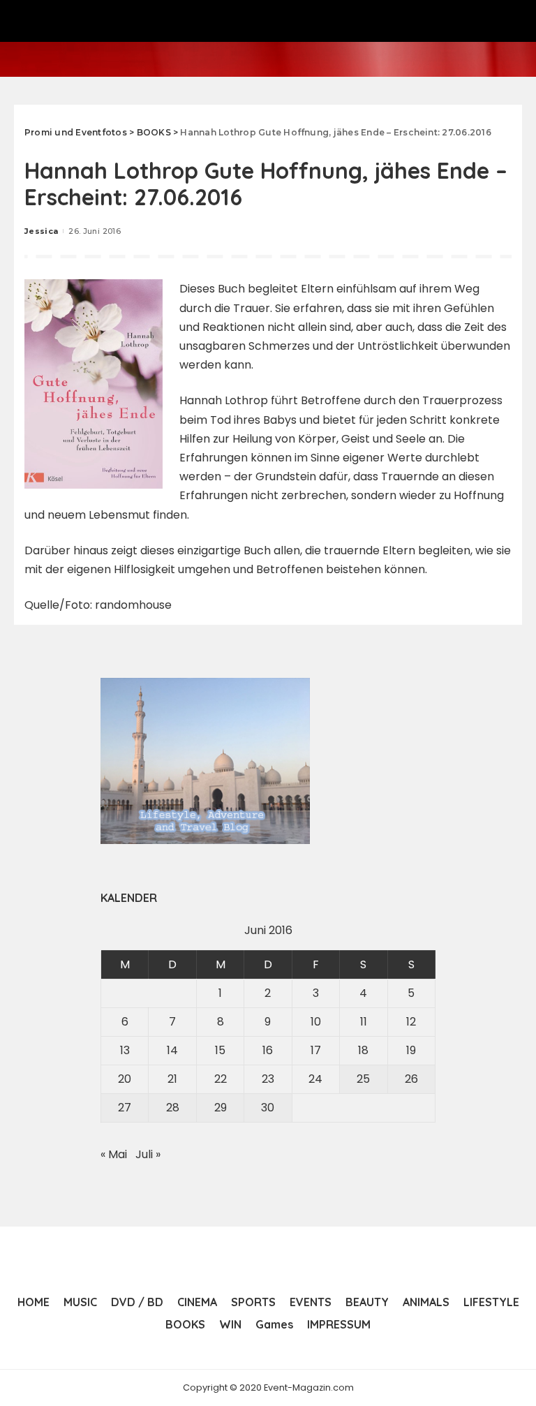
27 (124, 1108)
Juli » (148, 1154)
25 (363, 1079)
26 (411, 1079)
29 (220, 1108)
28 (172, 1108)
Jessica (41, 231)
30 (267, 1108)
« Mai (113, 1154)
